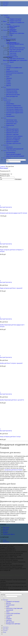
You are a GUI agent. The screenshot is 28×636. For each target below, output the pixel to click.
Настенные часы (11, 120)
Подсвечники (7, 100)
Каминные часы (11, 123)
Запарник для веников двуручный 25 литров (13, 213)
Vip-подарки (13, 31)
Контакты (5, 2)
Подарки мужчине (15, 21)
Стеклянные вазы (12, 93)
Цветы (5, 98)
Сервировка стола (12, 57)
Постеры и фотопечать (13, 143)
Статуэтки (6, 64)
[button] (4, 21)
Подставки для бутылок (16, 58)
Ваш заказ (6, 527)
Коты (7, 76)
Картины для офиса (12, 131)
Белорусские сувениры (16, 33)
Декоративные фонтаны (17, 48)
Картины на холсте (12, 132)
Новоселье (12, 29)
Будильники (10, 125)
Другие (8, 85)
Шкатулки (6, 145)
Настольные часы (12, 122)
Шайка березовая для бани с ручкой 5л (12, 400)
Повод (8, 24)
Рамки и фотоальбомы (9, 150)
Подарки (5, 15)
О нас (4, 540)
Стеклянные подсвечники (14, 111)
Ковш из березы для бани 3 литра (10, 436)
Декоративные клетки (16, 44)
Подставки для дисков (16, 49)
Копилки (9, 75)
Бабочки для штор (15, 51)
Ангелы (8, 66)
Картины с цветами (12, 134)
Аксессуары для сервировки (18, 60)
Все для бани (7, 158)
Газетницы (12, 53)
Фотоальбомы (10, 152)
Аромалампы (10, 116)
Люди (8, 69)
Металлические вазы (13, 94)
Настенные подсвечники (14, 107)
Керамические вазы (12, 89)
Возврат (5, 532)
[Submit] (3, 598)
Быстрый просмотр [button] (6, 207)
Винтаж (5, 37)
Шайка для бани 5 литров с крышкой (11, 363)
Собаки (8, 83)
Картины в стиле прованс (14, 136)
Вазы (4, 87)
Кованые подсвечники (13, 105)
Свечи (8, 102)
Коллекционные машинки (14, 73)
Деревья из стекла (12, 71)
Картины (5, 127)
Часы (4, 118)
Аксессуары (13, 55)
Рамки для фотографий (13, 154)
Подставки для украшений (14, 149)
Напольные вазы (11, 91)
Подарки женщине (15, 19)
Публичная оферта (9, 534)
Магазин (5, 600)
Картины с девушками (13, 138)
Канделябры (10, 104)
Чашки (11, 62)
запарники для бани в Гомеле (13, 470)
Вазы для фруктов (12, 96)
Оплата (5, 5)
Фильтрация (18, 179)
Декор (8, 41)
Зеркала (12, 46)
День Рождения (14, 26)
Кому (7, 17)
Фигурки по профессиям (14, 67)
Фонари (8, 114)
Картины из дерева (12, 141)
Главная (2, 166)
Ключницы (12, 42)
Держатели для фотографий (15, 156)
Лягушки (9, 78)
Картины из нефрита (12, 140)
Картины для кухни (12, 129)
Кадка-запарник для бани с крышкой (11, 288)
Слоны (8, 82)
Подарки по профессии (16, 22)
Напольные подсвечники (14, 109)
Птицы (8, 80)
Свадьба (12, 28)
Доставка (5, 4)
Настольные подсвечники (14, 112)
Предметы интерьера (9, 39)
